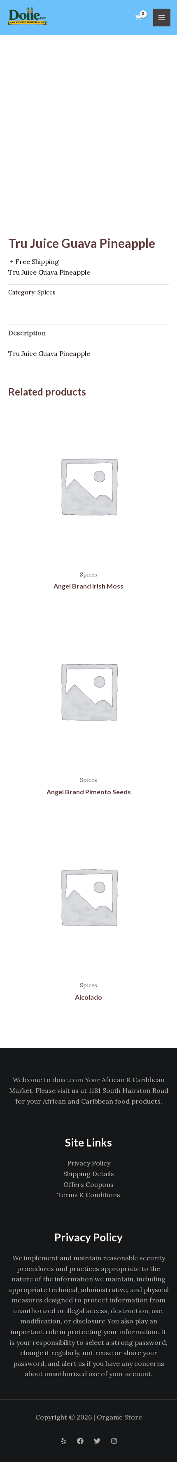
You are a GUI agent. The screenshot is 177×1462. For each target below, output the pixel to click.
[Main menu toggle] (161, 17)
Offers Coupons (88, 1184)
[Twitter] (97, 1441)
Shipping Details (88, 1174)
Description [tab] (27, 333)
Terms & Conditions (88, 1195)
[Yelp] (63, 1441)
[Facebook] (80, 1441)
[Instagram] (114, 1441)
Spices (46, 292)
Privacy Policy (88, 1163)
